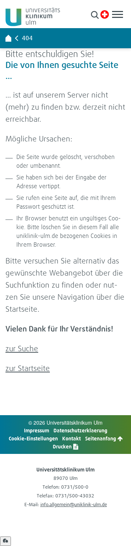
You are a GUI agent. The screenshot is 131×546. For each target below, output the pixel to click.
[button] (95, 15)
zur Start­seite (27, 368)
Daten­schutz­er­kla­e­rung (80, 430)
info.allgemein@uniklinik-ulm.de (73, 504)
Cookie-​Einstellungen (33, 438)
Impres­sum (36, 430)
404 (27, 38)
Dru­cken (63, 446)
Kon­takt (71, 438)
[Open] (5, 541)
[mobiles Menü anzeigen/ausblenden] (117, 14)
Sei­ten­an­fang (101, 438)
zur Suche (21, 348)
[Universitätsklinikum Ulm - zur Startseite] (8, 38)
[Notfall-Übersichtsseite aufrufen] (104, 14)
